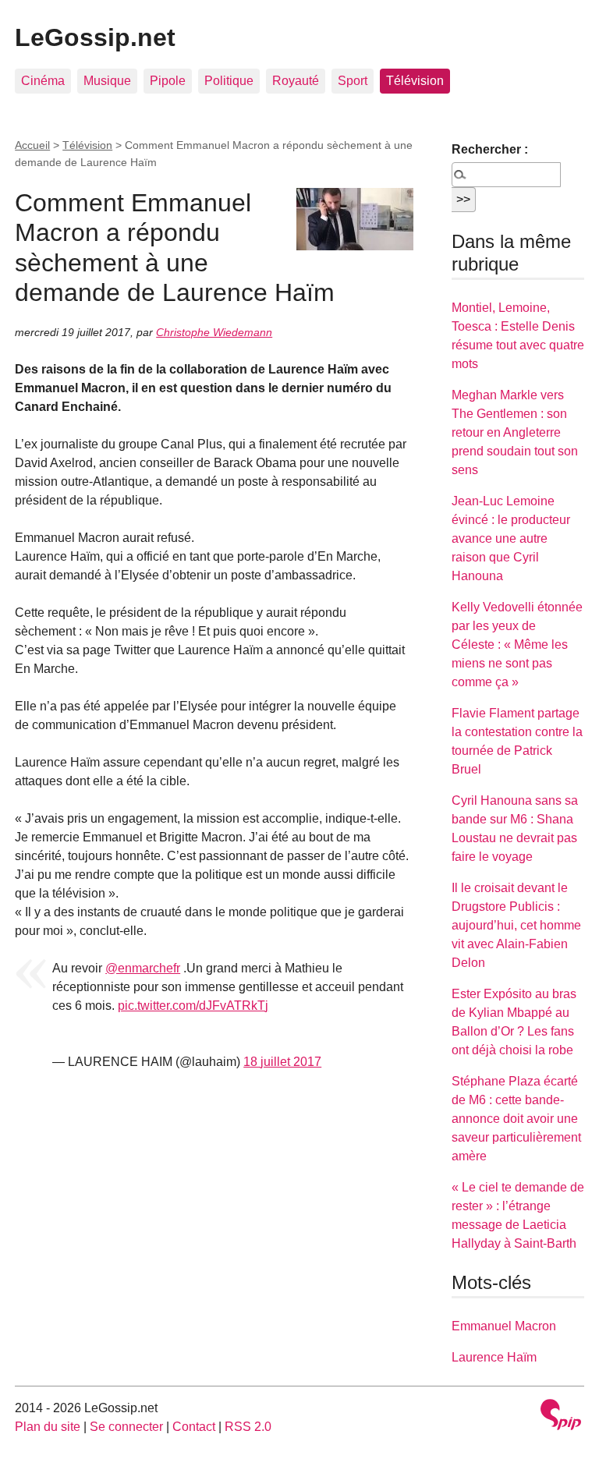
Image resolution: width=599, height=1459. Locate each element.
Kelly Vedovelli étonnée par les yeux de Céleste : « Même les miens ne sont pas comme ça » (517, 644)
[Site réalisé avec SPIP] (560, 1416)
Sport (352, 80)
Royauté (295, 80)
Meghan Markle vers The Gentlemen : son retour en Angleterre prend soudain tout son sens (515, 432)
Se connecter (126, 1426)
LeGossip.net (95, 37)
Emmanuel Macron (504, 1326)
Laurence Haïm (494, 1357)
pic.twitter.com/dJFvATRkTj (193, 1005)
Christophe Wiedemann (214, 332)
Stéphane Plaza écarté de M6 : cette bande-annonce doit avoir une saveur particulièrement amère (516, 1119)
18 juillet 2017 (282, 1061)
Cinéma (43, 80)
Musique (107, 80)
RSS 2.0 (248, 1426)
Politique (228, 80)
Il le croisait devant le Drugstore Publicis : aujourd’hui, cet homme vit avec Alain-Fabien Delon (516, 925)
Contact (193, 1426)
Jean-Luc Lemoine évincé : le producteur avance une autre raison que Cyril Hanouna (511, 538)
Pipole (168, 80)
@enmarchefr (142, 968)
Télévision (415, 80)
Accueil (32, 145)
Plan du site (47, 1426)
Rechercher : (490, 149)
